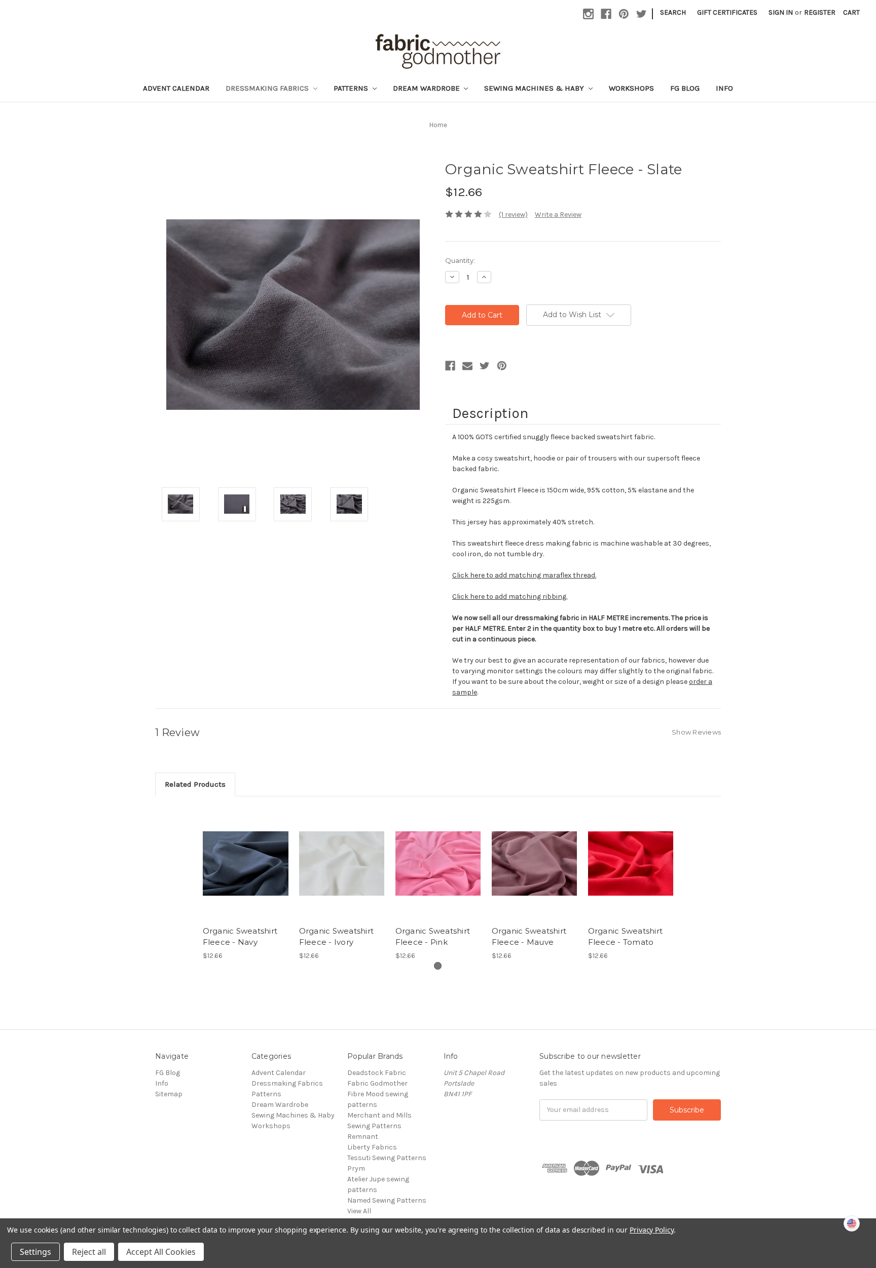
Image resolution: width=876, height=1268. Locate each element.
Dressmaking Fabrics (268, 88)
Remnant (362, 1136)
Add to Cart (246, 872)
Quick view (245, 855)
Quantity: (460, 260)
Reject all (89, 1251)
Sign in (781, 12)
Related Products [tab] (195, 784)
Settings (35, 1251)
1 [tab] (438, 966)
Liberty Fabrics (372, 1147)
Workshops (631, 88)
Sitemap (168, 1094)
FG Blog (685, 88)
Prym (356, 1168)
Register (819, 12)
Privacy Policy (652, 1230)
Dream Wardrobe (427, 88)
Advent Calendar (176, 88)
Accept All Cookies (161, 1251)
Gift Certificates (727, 12)
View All (359, 1211)
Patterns (352, 88)
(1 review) (513, 214)
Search (673, 12)
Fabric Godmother (377, 1083)
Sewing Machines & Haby (535, 88)
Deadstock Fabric (376, 1072)
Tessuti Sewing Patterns (386, 1158)
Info (724, 88)
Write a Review (558, 214)
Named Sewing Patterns (386, 1200)
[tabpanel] (245, 884)
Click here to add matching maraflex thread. (524, 575)
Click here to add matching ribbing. (509, 596)
